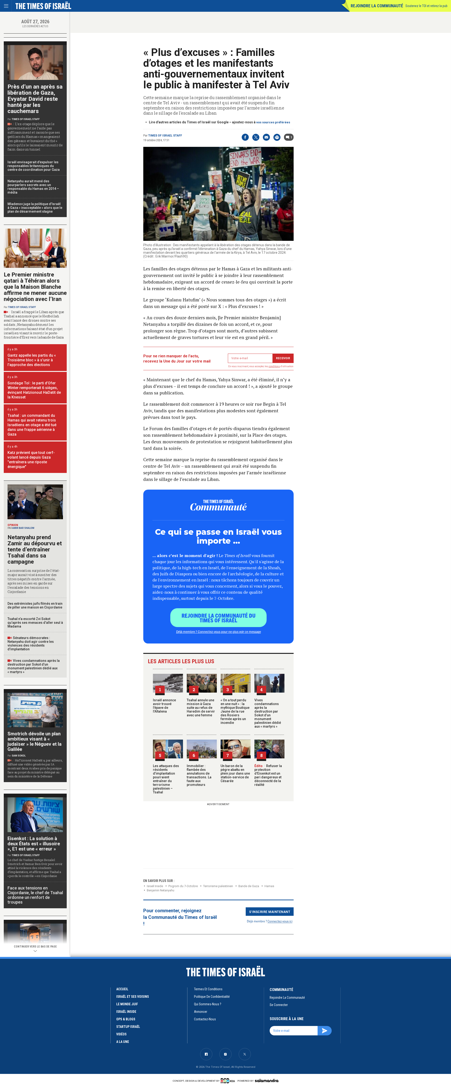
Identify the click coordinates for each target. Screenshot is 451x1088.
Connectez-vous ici (280, 921)
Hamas (269, 886)
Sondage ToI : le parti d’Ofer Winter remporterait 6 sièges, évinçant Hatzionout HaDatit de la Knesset (34, 390)
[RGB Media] (229, 1080)
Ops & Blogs (125, 1019)
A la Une (122, 1042)
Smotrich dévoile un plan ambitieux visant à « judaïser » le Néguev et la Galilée (35, 741)
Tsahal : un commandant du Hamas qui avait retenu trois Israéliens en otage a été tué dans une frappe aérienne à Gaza (32, 425)
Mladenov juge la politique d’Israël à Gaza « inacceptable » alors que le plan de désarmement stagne (35, 207)
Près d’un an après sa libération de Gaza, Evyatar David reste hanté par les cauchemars (35, 98)
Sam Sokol (19, 755)
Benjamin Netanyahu (160, 890)
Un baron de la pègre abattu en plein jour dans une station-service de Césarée (235, 773)
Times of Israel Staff (165, 135)
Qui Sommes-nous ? (207, 1004)
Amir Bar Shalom (23, 528)
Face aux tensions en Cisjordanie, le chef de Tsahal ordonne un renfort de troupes (35, 895)
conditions (274, 366)
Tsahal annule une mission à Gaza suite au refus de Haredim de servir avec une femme (201, 707)
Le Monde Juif (127, 1004)
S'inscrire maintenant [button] (269, 911)
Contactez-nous (205, 1019)
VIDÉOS (121, 1034)
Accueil (122, 989)
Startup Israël (128, 1027)
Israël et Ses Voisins (132, 996)
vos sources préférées (273, 122)
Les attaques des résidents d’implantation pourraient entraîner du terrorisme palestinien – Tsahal (166, 779)
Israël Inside (155, 886)
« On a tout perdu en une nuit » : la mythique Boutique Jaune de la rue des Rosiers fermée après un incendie (235, 711)
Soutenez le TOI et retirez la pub (426, 6)
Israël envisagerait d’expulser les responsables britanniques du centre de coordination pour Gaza (34, 166)
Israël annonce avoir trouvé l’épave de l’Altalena (164, 705)
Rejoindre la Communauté (377, 5)
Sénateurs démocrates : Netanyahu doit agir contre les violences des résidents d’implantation (31, 643)
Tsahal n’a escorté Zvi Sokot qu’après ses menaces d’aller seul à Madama (35, 622)
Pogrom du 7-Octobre (183, 886)
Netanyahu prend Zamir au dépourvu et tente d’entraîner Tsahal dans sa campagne (35, 549)
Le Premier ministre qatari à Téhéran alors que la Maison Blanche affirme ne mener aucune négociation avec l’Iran (35, 286)
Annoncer (200, 1012)
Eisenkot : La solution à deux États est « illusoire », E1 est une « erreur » (34, 844)
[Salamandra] (266, 1080)
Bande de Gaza (248, 886)
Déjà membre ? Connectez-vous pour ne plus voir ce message (218, 631)
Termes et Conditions (208, 989)
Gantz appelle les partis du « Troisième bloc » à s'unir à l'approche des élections (32, 360)
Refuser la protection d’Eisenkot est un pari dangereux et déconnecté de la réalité (268, 775)
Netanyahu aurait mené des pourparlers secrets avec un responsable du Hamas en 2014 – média (33, 186)
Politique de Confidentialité (212, 996)
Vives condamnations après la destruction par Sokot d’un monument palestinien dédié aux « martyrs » (267, 713)
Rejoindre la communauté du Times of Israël (219, 618)
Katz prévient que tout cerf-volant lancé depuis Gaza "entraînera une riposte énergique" (31, 459)
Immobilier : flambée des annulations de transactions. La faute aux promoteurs (199, 775)
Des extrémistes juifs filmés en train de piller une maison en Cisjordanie (35, 605)
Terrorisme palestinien (218, 886)
